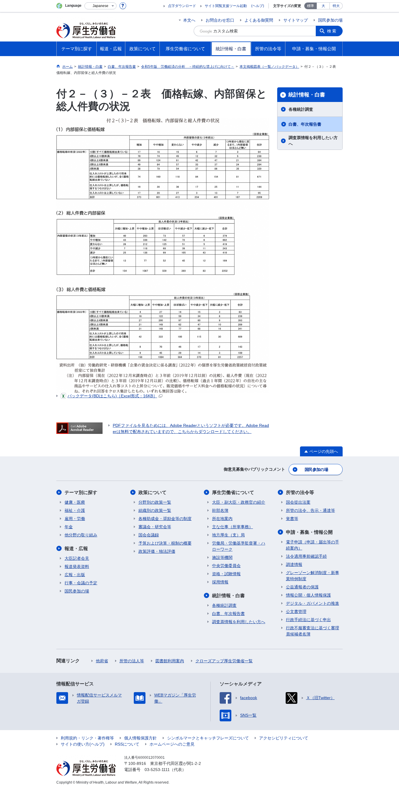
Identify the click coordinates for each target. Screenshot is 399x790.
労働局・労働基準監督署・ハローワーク (238, 546)
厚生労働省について (233, 492)
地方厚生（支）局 (228, 535)
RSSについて (127, 744)
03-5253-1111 (157, 769)
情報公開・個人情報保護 (308, 595)
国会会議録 (148, 535)
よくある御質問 (258, 20)
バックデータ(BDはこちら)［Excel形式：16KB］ (112, 396)
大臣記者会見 (77, 558)
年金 (69, 526)
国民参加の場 (330, 20)
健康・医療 (75, 502)
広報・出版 (75, 574)
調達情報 (294, 564)
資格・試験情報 (226, 573)
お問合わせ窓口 (220, 20)
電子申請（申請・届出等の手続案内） (312, 545)
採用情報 (220, 582)
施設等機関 (222, 557)
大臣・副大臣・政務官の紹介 (238, 502)
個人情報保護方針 (140, 738)
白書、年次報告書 (305, 124)
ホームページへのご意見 (172, 744)
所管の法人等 (131, 661)
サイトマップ (295, 20)
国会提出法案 (298, 502)
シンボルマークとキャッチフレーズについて (208, 738)
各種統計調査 (301, 109)
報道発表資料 (77, 566)
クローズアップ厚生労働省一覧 (224, 661)
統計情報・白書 (306, 95)
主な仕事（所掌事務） (232, 526)
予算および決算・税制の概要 (165, 543)
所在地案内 (222, 518)
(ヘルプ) (257, 6)
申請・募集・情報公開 (309, 532)
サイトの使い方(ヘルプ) (83, 744)
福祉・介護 (75, 510)
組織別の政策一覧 (154, 510)
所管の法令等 (300, 492)
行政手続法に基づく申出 (308, 619)
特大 (336, 6)
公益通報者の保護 (302, 587)
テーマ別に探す (81, 492)
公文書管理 (296, 611)
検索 (332, 31)
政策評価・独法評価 (156, 551)
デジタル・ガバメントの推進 (312, 603)
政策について (152, 492)
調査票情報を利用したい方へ (313, 140)
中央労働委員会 (226, 565)
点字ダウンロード (182, 6)
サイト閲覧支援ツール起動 (226, 6)
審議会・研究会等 (154, 526)
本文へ (189, 20)
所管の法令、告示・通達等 (310, 510)
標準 (310, 6)
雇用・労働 (75, 518)
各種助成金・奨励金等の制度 (165, 518)
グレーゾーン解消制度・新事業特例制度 (312, 575)
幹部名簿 (220, 510)
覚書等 (292, 518)
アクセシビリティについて (283, 738)
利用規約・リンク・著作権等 (87, 738)
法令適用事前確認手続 (306, 556)
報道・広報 (76, 548)
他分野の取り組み (81, 535)
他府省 (102, 661)
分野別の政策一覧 (154, 502)
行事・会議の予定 (81, 583)
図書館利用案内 (169, 661)
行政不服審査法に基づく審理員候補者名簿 (312, 631)
